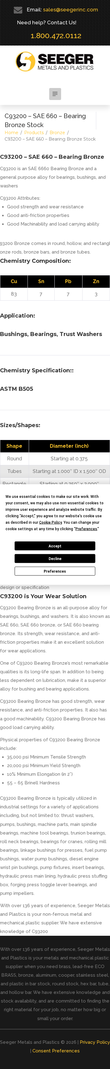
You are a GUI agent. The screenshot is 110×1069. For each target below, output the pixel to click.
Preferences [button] (86, 529)
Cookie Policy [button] (50, 522)
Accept (55, 546)
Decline (55, 558)
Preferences (55, 571)
